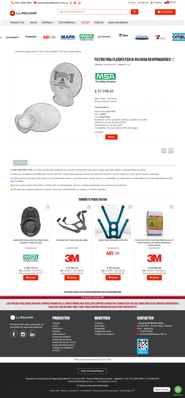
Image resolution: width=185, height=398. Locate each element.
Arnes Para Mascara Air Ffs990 (113, 240)
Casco (55, 326)
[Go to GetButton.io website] (178, 395)
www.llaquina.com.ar (107, 381)
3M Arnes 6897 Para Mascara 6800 (72, 240)
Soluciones (99, 326)
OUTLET (56, 350)
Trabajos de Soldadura (62, 348)
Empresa (99, 323)
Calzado (56, 323)
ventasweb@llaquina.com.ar (81, 381)
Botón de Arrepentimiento (92, 371)
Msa (128, 65)
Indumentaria (58, 334)
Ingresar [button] (145, 2)
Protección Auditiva (61, 337)
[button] (134, 391)
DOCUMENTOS (67, 22)
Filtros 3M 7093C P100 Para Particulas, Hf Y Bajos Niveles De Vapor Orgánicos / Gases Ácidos (154, 243)
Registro (158, 2)
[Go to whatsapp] (178, 389)
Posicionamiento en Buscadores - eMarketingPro (112, 391)
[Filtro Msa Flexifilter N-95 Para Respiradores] (50, 97)
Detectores (57, 329)
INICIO (33, 22)
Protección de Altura (62, 340)
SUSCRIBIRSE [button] (166, 12)
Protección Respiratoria (63, 345)
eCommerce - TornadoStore (80, 391)
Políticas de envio (103, 331)
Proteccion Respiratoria (26, 52)
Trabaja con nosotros (104, 334)
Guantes (56, 331)
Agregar (32, 278)
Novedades (100, 329)
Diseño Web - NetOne (58, 391)
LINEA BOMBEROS (118, 22)
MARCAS (99, 22)
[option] (9, 37)
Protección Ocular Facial (63, 342)
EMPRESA (47, 22)
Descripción (20, 163)
